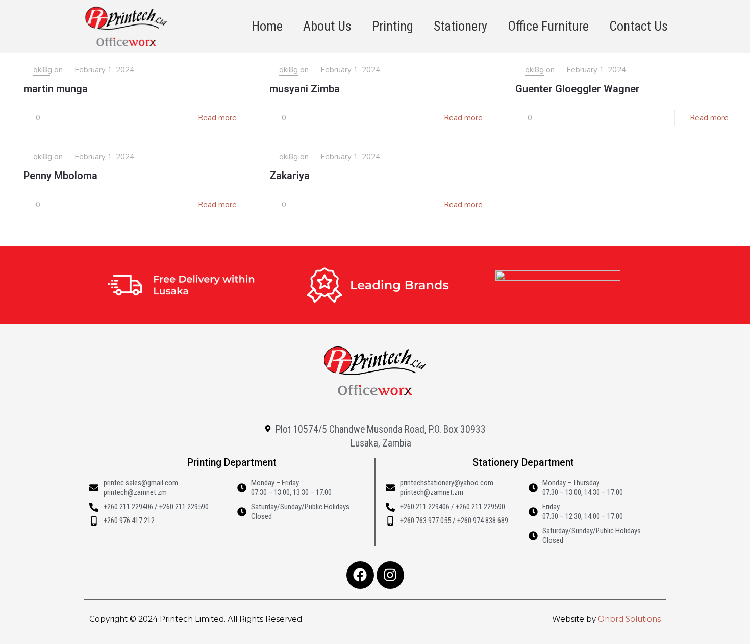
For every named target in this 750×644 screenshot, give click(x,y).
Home (267, 26)
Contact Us (638, 26)
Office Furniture (548, 26)
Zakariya (289, 175)
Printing (392, 26)
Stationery (460, 26)
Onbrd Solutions (629, 619)
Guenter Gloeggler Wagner (577, 89)
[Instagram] (390, 575)
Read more (217, 118)
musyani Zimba (304, 89)
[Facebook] (360, 575)
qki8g (42, 70)
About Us (327, 26)
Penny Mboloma (60, 175)
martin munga (55, 89)
